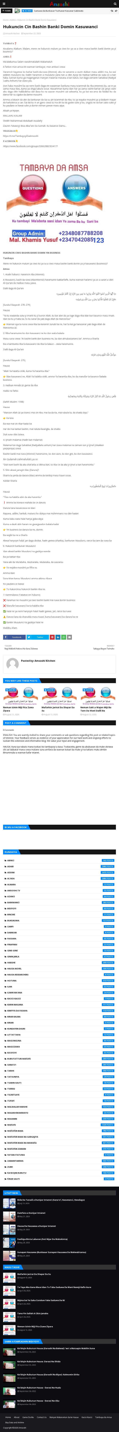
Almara (56, 884)
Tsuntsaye (56, 1094)
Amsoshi (22, 1427)
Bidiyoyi (56, 908)
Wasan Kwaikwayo (56, 1112)
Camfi (56, 926)
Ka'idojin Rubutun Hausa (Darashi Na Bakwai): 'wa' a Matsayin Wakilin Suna (56, 1348)
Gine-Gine (56, 950)
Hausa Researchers (56, 974)
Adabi (56, 866)
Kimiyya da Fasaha (56, 1010)
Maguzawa (56, 1046)
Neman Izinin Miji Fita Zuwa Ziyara (18, 709)
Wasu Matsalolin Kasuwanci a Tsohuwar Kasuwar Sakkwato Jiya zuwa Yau (69, 12)
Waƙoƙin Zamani (56, 1148)
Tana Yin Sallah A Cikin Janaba (32, 1313)
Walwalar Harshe (56, 1106)
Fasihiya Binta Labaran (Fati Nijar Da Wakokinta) (42, 1239)
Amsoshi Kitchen (12, 33)
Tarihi (56, 1070)
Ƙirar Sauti (56, 1178)
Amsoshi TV (56, 890)
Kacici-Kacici (56, 998)
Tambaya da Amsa (103, 1417)
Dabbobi (56, 932)
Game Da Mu (28, 1417)
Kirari (56, 1022)
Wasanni (56, 1118)
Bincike (56, 914)
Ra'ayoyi (56, 1052)
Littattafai (56, 1034)
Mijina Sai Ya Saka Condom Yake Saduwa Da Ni (41, 1300)
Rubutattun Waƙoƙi (56, 1058)
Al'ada (56, 878)
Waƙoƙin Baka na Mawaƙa (56, 1142)
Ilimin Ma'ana (56, 992)
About (16, 1417)
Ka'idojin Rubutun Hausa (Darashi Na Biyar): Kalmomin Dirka (48, 1374)
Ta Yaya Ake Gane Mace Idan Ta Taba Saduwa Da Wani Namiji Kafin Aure (54, 1287)
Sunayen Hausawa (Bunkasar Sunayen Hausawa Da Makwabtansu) (51, 1252)
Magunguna (56, 1040)
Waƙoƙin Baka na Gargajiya (56, 1136)
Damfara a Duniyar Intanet (31, 1213)
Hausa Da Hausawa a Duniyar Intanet (36, 1226)
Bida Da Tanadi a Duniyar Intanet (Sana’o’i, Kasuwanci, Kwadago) (51, 1199)
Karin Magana (56, 1004)
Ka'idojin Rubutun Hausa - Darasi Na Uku (38, 1400)
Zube (56, 1166)
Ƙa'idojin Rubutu (56, 1172)
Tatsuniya (56, 1076)
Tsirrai (56, 1088)
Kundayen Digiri (56, 1028)
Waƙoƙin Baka (56, 1130)
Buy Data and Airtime (14, 1422)
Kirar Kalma (56, 1016)
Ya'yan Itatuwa (56, 1154)
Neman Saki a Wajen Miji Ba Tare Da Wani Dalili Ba (95, 709)
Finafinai (56, 944)
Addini (13, 20)
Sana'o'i (56, 1064)
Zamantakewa (56, 1160)
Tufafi (56, 1100)
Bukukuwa (56, 920)
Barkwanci (56, 902)
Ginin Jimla (56, 956)
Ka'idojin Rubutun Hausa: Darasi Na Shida (38, 1361)
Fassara (56, 938)
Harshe (56, 962)
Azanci (56, 896)
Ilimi (56, 986)
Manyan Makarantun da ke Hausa (64, 1417)
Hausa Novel (56, 968)
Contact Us (41, 1417)
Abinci (56, 860)
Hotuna (56, 980)
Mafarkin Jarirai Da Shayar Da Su (58, 709)
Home (6, 20)
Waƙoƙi (56, 1124)
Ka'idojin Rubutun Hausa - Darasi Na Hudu (39, 1387)
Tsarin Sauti (56, 1082)
